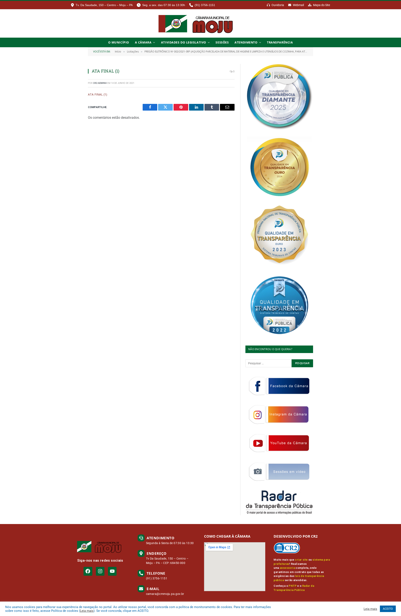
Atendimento (246, 42)
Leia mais (87, 611)
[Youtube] (112, 571)
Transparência (280, 42)
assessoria (287, 567)
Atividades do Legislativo (183, 42)
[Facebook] (88, 571)
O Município (118, 42)
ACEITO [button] (388, 608)
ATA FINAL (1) (97, 94)
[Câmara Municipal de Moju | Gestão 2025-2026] (200, 23)
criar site (301, 559)
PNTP (293, 585)
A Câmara (143, 42)
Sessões (222, 42)
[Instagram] (100, 571)
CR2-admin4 (100, 83)
